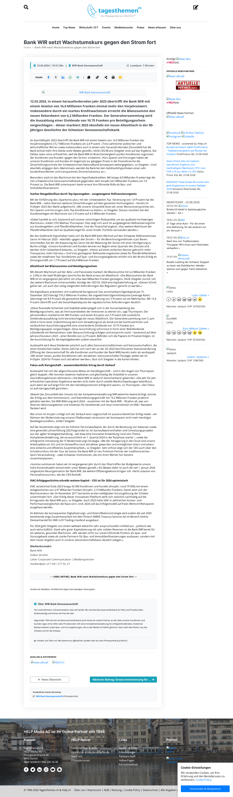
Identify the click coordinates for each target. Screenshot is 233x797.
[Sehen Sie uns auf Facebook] (173, 132)
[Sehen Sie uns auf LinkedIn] (188, 136)
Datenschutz (150, 790)
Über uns (175, 27)
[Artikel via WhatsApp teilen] (70, 77)
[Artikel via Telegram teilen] (77, 77)
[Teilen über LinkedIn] (63, 77)
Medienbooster (123, 27)
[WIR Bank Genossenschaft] (93, 92)
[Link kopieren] (97, 77)
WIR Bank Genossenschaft (49, 696)
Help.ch (66, 790)
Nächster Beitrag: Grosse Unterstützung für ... (122, 679)
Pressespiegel (127, 752)
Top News (69, 27)
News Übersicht (51, 679)
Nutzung (117, 790)
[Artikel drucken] (113, 77)
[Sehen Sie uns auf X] (192, 132)
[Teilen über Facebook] (48, 77)
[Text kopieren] (89, 77)
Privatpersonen (80, 760)
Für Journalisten (128, 764)
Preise (140, 27)
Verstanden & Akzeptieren (205, 789)
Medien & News (128, 748)
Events (106, 27)
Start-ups (76, 756)
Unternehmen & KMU (84, 748)
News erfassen (157, 27)
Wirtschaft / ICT (88, 27)
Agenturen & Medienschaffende (90, 752)
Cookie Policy (132, 790)
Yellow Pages (126, 760)
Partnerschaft (127, 756)
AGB (106, 790)
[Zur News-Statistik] (120, 77)
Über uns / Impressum (87, 790)
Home (55, 27)
